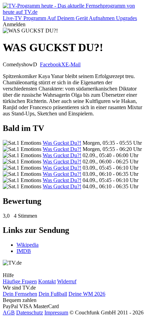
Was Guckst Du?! (62, 143)
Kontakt (47, 281)
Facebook (50, 64)
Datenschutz (29, 312)
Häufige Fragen (20, 281)
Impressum (56, 312)
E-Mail (73, 64)
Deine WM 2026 (86, 294)
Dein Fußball (53, 294)
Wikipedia (28, 245)
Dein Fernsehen (20, 294)
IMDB (24, 251)
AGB (9, 312)
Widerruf (66, 281)
